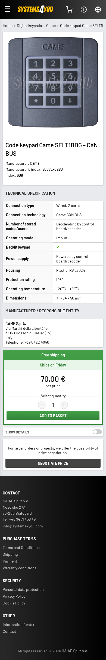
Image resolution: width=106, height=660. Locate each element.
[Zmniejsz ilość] (42, 405)
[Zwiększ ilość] (64, 405)
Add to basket (53, 415)
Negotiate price (53, 463)
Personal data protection (23, 589)
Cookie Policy (14, 603)
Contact (9, 631)
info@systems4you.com (23, 526)
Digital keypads (29, 25)
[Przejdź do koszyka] (69, 9)
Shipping (10, 554)
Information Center (19, 624)
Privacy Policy (14, 596)
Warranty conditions (19, 568)
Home (8, 25)
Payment (10, 561)
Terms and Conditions (21, 547)
